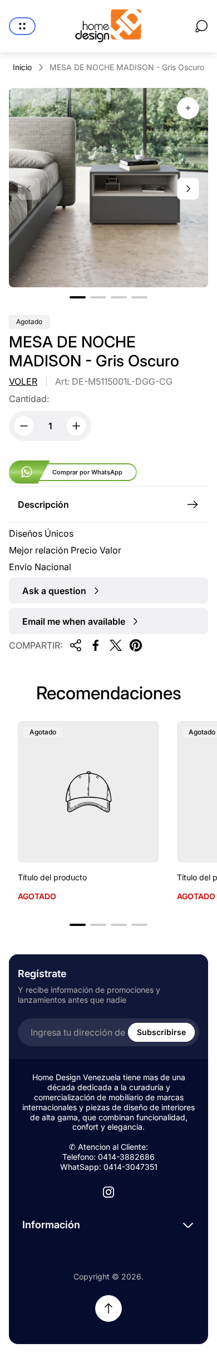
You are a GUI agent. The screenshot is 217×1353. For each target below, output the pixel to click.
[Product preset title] (88, 791)
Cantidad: (29, 398)
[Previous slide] (29, 189)
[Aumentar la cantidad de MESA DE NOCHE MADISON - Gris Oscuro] (76, 426)
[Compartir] (75, 645)
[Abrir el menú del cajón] (22, 26)
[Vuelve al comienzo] (108, 1308)
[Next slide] (188, 189)
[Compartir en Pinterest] (135, 645)
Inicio (22, 67)
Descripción (43, 504)
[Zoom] (188, 108)
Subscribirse (161, 1032)
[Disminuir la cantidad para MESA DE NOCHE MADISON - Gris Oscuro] (23, 426)
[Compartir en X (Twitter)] (115, 645)
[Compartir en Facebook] (95, 645)
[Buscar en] (201, 26)
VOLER (23, 381)
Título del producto (52, 877)
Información (51, 1225)
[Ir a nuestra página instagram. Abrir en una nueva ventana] (108, 1192)
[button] (78, 297)
